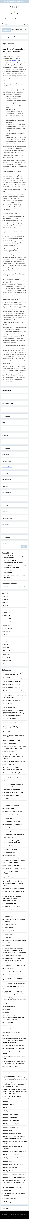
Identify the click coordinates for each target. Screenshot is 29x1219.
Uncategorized (7, 1190)
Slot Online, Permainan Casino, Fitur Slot (13, 1048)
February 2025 (6, 651)
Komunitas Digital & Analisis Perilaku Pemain (15, 868)
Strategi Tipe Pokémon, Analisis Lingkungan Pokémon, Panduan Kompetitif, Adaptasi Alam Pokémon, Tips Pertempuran (15, 1091)
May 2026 (5, 602)
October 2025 (6, 625)
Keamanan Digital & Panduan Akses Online (14, 831)
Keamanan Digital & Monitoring (11, 827)
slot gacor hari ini (7, 467)
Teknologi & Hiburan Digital (10, 1117)
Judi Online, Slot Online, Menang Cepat (13, 792)
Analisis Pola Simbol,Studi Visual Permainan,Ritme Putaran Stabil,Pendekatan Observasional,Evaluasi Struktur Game (14, 695)
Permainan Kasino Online (9, 975)
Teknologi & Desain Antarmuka (11, 1111)
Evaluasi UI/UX (7, 732)
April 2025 (5, 644)
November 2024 (7, 660)
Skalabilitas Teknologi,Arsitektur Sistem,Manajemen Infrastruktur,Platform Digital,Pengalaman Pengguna (13, 1017)
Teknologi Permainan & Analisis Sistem (13, 1164)
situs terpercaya (7, 492)
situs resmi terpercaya (9, 1006)
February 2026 (6, 612)
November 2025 (7, 622)
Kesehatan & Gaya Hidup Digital (11, 855)
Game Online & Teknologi (9, 751)
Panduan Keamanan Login (9, 924)
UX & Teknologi (7, 1202)
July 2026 (5, 596)
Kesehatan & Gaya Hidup (9, 852)
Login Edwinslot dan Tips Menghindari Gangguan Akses (13, 1)
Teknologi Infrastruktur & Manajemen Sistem (14, 1151)
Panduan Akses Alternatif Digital (11, 906)
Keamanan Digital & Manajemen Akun (13, 824)
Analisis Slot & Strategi (9, 707)
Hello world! (22, 587)
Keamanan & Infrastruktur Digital (11, 802)
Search (4, 543)
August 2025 (6, 631)
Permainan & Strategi (8, 968)
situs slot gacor (7, 416)
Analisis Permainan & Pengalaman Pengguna (14, 691)
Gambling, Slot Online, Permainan (11, 740)
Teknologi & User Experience (10, 1127)
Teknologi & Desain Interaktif (10, 1114)
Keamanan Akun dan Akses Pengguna (13, 811)
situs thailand (6, 1012)
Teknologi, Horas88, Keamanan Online (13, 1171)
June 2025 (5, 638)
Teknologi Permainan (8, 1161)
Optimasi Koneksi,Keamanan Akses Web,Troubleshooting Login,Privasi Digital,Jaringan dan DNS (12, 898)
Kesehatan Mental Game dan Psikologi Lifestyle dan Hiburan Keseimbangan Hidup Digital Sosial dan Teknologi (14, 860)
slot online (6, 1035)
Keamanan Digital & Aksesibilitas (11, 821)
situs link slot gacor (8, 403)
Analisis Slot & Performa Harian (11, 704)
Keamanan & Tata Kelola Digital (11, 805)
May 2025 (5, 641)
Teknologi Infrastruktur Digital (11, 1155)
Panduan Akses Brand (8, 910)
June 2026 (5, 599)
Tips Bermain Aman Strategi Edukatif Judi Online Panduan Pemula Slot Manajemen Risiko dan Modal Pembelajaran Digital (14, 1182)
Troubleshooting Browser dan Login (12, 1187)
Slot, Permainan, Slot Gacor (10, 1066)
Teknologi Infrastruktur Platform (11, 1158)
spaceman (6, 524)
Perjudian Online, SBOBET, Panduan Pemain (14, 965)
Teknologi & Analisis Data (9, 1104)
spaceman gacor (7, 518)
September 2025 (7, 628)
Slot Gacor (6, 454)
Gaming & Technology (8, 764)
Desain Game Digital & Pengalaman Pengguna (15, 719)
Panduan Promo (7, 937)
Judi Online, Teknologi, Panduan (11, 795)
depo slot (5, 435)
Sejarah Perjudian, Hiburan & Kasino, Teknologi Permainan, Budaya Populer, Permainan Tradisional (13, 993)
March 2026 (6, 609)
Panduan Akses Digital (9, 916)
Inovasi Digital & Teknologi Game (11, 789)
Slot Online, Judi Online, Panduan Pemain (13, 1045)
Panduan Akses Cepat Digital (10, 913)
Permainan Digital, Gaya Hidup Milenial (13, 971)
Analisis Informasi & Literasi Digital (12, 687)
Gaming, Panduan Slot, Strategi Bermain (13, 773)
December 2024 (7, 657)
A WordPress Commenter (10, 587)
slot (4, 422)
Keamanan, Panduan (8, 846)
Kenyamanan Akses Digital (10, 849)
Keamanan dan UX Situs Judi (10, 815)
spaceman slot (7, 1073)
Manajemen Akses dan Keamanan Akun (13, 888)
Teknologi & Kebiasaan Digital (11, 1124)
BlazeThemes (17, 1216)
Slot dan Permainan (8, 1022)
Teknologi (5, 1101)
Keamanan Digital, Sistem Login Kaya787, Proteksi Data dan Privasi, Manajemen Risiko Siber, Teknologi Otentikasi (14, 836)
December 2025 (7, 618)
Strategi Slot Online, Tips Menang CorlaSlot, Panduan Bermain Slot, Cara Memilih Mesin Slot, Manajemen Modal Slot (14, 1084)
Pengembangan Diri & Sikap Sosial (12, 955)
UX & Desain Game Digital (9, 1198)
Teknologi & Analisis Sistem (10, 1107)
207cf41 (6, 54)
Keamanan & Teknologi (9, 808)
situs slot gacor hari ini (9, 410)
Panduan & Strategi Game (9, 903)
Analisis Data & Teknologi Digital (11, 684)
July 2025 (5, 635)
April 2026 (5, 606)
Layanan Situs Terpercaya (9, 877)
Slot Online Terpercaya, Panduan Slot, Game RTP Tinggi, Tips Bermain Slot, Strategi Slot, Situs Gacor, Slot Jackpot (14, 1040)
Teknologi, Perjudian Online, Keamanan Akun (14, 1174)
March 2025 (6, 647)
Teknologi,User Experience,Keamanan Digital (14, 1177)
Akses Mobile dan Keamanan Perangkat (13, 678)
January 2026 (6, 615)
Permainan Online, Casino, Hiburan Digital (14, 983)
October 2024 (6, 664)
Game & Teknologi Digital (9, 743)
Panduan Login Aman (8, 927)
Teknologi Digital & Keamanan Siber (12, 1133)
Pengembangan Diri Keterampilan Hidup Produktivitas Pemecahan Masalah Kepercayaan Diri (13, 960)
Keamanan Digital (7, 818)
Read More (5, 384)
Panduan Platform (7, 934)
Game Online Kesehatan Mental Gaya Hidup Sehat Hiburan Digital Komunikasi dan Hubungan (14, 756)
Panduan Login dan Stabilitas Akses (12, 931)
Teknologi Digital (7, 1130)
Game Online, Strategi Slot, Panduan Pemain (14, 761)
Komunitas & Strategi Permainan (11, 865)
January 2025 (6, 654)
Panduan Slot (6, 945)
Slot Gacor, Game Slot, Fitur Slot (11, 1032)
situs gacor (6, 1003)
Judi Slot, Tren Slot (8, 799)
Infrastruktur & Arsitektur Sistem (11, 781)
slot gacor (5, 442)
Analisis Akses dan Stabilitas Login (12, 681)
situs (4, 429)
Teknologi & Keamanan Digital (11, 1120)
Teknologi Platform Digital (10, 1167)
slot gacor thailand (8, 1029)
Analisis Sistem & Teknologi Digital (12, 700)
